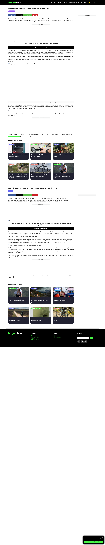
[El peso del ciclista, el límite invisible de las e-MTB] (63, 316)
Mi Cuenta (93, 2)
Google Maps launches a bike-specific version (93, 541)
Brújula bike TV (84, 2)
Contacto (32, 338)
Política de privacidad (58, 337)
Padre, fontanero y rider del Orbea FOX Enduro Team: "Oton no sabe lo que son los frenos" (18, 176)
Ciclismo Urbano (12, 11)
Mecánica (66, 2)
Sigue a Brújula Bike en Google (40, 47)
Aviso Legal (56, 335)
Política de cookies (57, 336)
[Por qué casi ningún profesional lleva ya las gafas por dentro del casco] (63, 296)
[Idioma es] (89, 2)
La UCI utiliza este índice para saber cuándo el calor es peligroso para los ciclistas (62, 176)
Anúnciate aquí (40, 24)
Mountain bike (52, 2)
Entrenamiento (59, 2)
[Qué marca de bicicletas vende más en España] (63, 152)
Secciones (33, 335)
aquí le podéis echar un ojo (14, 136)
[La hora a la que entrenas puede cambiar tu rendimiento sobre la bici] (18, 316)
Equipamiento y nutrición (74, 2)
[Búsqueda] (96, 2)
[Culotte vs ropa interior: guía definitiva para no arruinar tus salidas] (40, 316)
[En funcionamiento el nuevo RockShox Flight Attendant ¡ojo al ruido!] (40, 172)
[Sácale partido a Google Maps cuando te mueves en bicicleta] (40, 152)
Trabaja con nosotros (35, 339)
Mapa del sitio (33, 336)
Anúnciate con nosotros (35, 337)
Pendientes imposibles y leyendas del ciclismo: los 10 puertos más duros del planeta (39, 300)
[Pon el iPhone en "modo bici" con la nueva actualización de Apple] (18, 152)
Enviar (91, 338)
